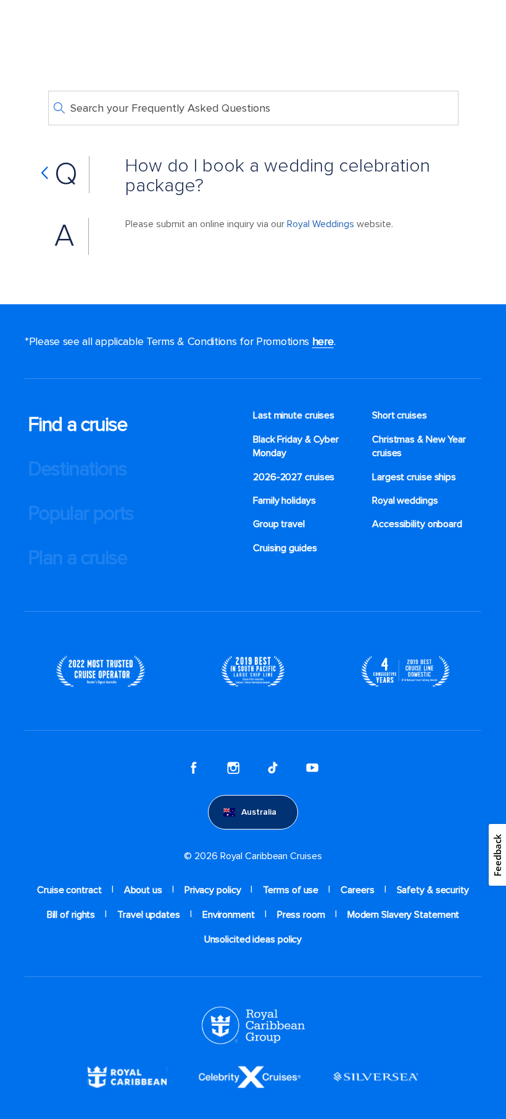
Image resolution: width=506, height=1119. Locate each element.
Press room (301, 915)
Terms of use (290, 890)
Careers (357, 890)
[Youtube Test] (312, 768)
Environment (228, 915)
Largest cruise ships (414, 477)
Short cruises (399, 415)
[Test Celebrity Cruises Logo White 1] (249, 1076)
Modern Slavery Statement (403, 915)
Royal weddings (405, 500)
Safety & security (433, 890)
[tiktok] (273, 768)
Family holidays (284, 500)
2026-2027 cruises (293, 477)
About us (143, 890)
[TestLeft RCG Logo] (253, 1024)
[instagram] (233, 768)
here (323, 341)
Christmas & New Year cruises (419, 446)
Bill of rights (71, 915)
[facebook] (194, 768)
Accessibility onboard (417, 524)
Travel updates (148, 915)
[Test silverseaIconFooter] (375, 1076)
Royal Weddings (320, 224)
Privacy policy (213, 890)
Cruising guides (285, 548)
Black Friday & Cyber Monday (296, 446)
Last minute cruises (293, 415)
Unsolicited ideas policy (253, 939)
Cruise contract (69, 890)
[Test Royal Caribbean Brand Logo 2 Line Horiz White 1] (127, 1076)
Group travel (279, 524)
